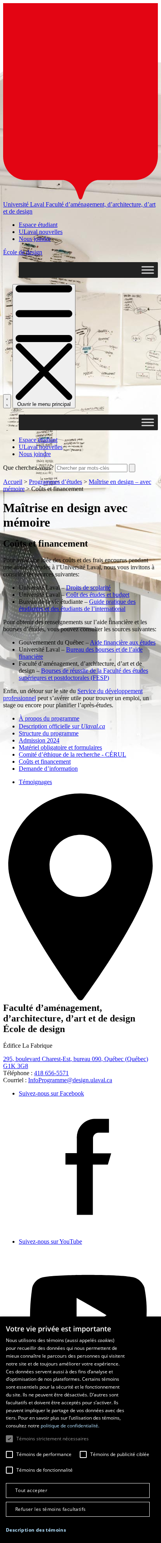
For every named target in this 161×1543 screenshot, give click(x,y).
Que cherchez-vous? (28, 467)
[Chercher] (7, 401)
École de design (22, 252)
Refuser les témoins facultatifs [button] (50, 1509)
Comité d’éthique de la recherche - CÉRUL (72, 754)
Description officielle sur (62, 726)
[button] (36, 1530)
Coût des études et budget (97, 594)
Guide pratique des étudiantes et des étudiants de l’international (77, 605)
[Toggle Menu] (147, 269)
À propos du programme (49, 718)
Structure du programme (49, 733)
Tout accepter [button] (31, 1490)
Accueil (12, 481)
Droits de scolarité (88, 587)
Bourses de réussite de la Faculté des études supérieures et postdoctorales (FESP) (83, 674)
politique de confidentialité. (70, 1425)
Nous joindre (35, 238)
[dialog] (80, 1430)
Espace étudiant (38, 224)
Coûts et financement (45, 761)
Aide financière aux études (123, 642)
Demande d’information (48, 768)
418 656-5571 (51, 1073)
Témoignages (35, 782)
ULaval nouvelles (41, 231)
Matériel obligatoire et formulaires (60, 747)
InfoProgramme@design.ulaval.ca (70, 1080)
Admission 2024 (39, 740)
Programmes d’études (55, 481)
